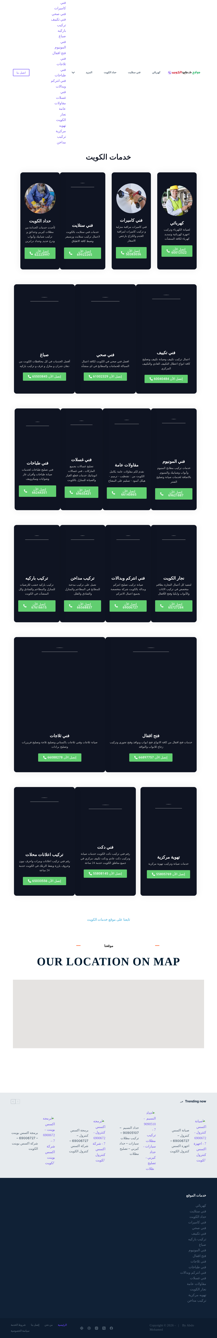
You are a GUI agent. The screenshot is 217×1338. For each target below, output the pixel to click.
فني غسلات (61, 94)
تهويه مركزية (61, 128)
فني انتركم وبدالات (58, 83)
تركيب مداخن (61, 139)
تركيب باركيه (61, 27)
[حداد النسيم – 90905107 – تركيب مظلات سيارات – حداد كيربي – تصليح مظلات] (149, 1141)
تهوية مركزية (168, 857)
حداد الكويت (110, 72)
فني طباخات (60, 72)
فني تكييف (58, 19)
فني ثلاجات (61, 61)
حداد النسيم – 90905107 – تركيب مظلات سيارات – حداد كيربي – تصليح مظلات (129, 1141)
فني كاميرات (60, 5)
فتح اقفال (59, 53)
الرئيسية (62, 1324)
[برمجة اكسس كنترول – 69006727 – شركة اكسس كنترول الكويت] (99, 1140)
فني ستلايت (134, 72)
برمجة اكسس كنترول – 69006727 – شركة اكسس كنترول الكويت (78, 1140)
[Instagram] (96, 1328)
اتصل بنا (21, 72)
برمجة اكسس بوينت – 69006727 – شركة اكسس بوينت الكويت (24, 1140)
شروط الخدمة (18, 1324)
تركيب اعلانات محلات (44, 854)
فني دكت (105, 847)
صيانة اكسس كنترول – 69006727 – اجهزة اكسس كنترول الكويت (179, 1140)
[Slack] (81, 1328)
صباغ (62, 36)
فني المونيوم (60, 44)
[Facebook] (111, 1328)
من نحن (49, 1324)
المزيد (89, 72)
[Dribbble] (89, 1328)
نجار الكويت (61, 117)
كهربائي (156, 72)
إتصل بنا (35, 1324)
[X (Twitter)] (104, 1328)
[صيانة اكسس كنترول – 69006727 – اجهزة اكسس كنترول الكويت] (199, 1140)
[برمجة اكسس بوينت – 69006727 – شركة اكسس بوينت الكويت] (48, 1141)
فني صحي (59, 14)
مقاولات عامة (60, 105)
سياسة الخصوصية (20, 1330)
